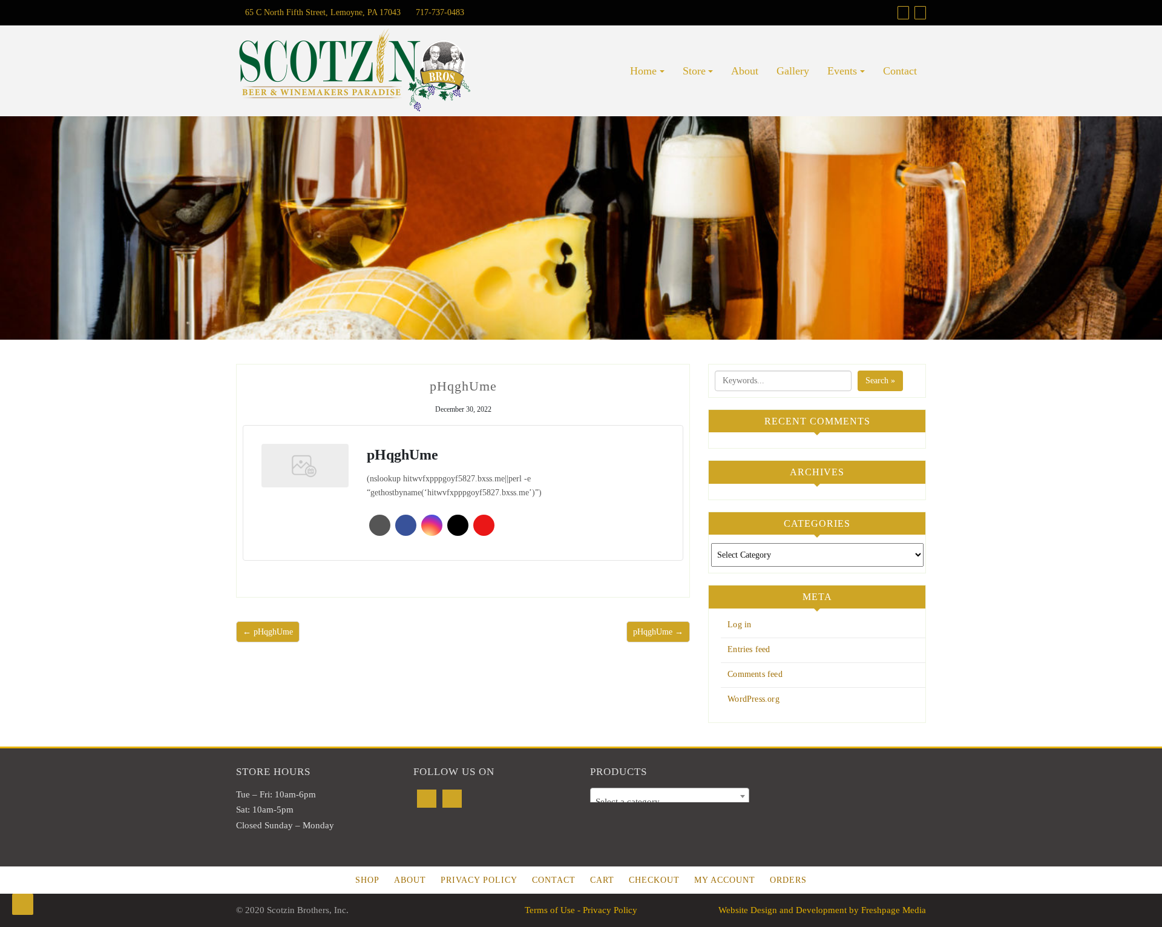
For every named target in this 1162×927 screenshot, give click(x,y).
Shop (367, 880)
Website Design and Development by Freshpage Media (822, 910)
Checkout (654, 880)
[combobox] (669, 796)
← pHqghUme (268, 631)
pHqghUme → (658, 631)
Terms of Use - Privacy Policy (581, 910)
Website (379, 525)
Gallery (792, 71)
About (744, 71)
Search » (880, 380)
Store (694, 71)
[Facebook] (426, 799)
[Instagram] (452, 799)
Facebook (405, 525)
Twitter (457, 525)
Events (842, 71)
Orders (788, 880)
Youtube (483, 525)
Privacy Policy (479, 880)
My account (724, 880)
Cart (602, 880)
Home (643, 71)
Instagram (431, 525)
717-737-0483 (438, 12)
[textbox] (670, 801)
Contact (900, 71)
